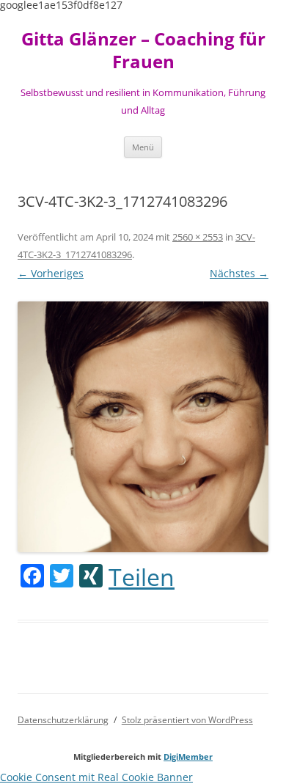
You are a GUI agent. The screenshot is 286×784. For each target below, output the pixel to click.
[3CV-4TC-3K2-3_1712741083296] (143, 426)
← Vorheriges (51, 273)
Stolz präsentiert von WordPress (187, 720)
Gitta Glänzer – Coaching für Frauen (143, 50)
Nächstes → (239, 273)
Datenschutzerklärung (63, 720)
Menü (143, 147)
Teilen (142, 577)
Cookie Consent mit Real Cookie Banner (96, 777)
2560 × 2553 (197, 236)
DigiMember (188, 756)
